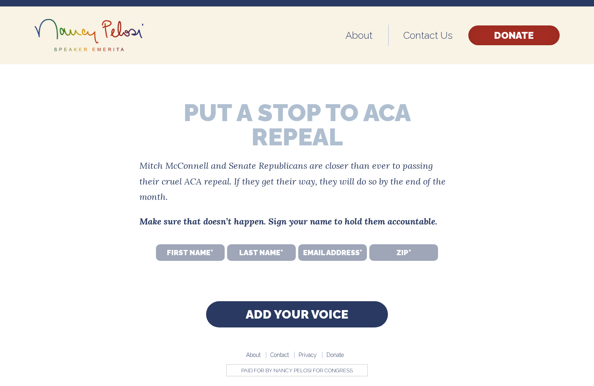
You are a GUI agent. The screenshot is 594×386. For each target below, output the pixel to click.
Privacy (308, 355)
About (359, 35)
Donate (514, 35)
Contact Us (428, 35)
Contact (279, 355)
